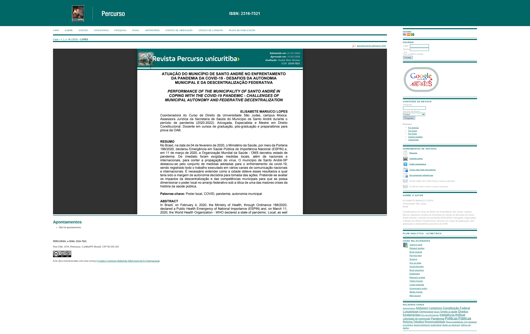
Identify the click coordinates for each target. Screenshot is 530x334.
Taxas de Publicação (242, 30)
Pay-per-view (416, 255)
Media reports (416, 292)
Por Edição (413, 128)
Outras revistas (415, 137)
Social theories (417, 266)
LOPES (84, 39)
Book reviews (416, 252)
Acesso (83, 30)
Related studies (417, 248)
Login (405, 46)
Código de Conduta (211, 30)
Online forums (416, 281)
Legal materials (417, 284)
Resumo (413, 153)
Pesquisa (120, 30)
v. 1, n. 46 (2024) (69, 39)
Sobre (69, 30)
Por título (412, 134)
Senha (406, 49)
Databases (415, 274)
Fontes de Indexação (179, 30)
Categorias (413, 140)
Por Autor (412, 131)
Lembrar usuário (415, 54)
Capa (56, 30)
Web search (415, 295)
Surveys (413, 259)
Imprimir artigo (416, 158)
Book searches (417, 270)
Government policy (418, 288)
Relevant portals (417, 277)
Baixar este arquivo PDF (371, 46)
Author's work (416, 245)
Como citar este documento (423, 169)
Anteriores (152, 30)
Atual (135, 30)
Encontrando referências (421, 175)
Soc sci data (415, 263)
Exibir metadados (418, 164)
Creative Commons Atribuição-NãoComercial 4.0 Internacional (128, 261)
